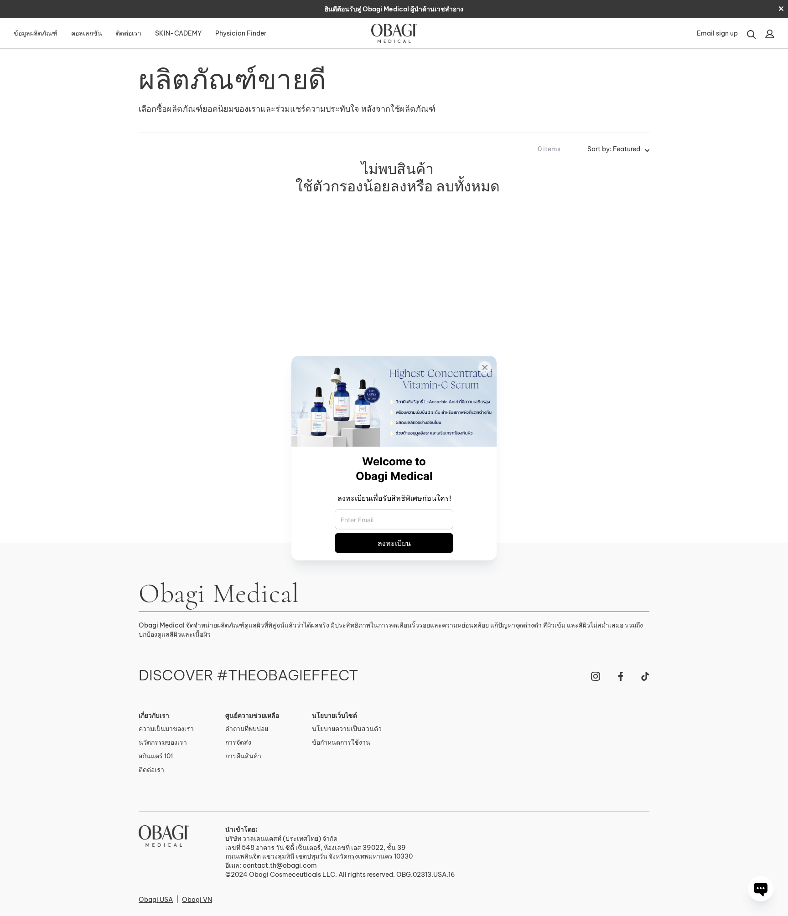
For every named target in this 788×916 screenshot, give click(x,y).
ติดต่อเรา (128, 33)
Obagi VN (197, 899)
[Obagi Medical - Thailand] (164, 836)
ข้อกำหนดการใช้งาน (341, 742)
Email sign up (717, 33)
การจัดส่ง (238, 742)
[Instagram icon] (595, 676)
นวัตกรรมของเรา (163, 742)
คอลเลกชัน (86, 33)
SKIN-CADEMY (178, 33)
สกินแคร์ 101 (156, 756)
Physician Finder (240, 33)
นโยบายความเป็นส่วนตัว (347, 729)
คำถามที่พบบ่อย (246, 729)
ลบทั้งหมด (468, 186)
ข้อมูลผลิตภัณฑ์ (35, 33)
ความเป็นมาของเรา (166, 729)
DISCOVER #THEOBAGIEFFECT (248, 675)
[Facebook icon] (620, 676)
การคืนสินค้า (243, 756)
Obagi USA (156, 899)
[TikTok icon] (645, 676)
